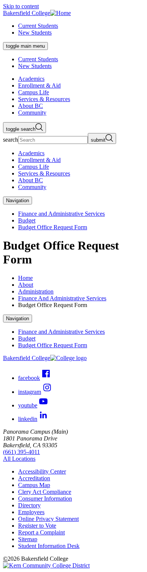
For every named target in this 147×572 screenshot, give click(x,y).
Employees (31, 512)
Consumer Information (45, 498)
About (25, 284)
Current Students (38, 26)
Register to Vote (37, 525)
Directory (29, 505)
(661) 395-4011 (21, 452)
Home (25, 278)
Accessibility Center (42, 471)
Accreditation (34, 478)
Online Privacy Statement (48, 519)
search (10, 139)
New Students (35, 32)
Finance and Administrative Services (61, 213)
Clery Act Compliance (44, 492)
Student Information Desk (49, 546)
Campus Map (34, 485)
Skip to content (21, 6)
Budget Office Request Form (52, 227)
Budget (26, 220)
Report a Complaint (41, 532)
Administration (36, 291)
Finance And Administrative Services (62, 298)
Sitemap (27, 539)
